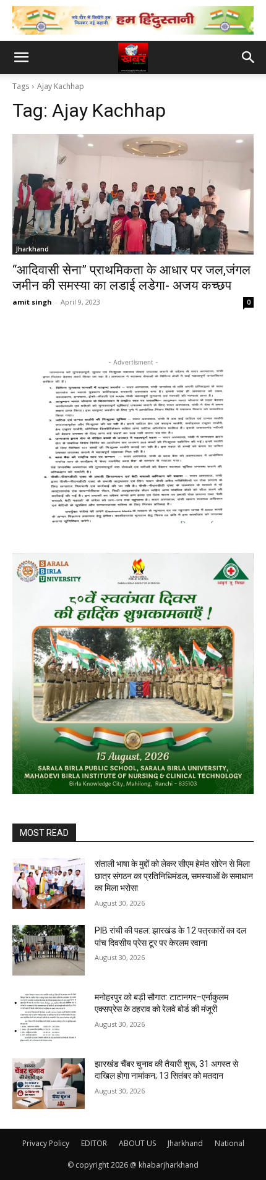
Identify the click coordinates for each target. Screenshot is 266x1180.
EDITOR (94, 1143)
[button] (21, 57)
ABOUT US (137, 1143)
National (229, 1143)
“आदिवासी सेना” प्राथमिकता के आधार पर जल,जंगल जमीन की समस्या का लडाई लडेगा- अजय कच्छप (131, 278)
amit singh (32, 301)
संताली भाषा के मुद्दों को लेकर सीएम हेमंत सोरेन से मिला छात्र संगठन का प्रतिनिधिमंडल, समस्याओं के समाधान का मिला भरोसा (174, 876)
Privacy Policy (45, 1143)
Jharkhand (32, 249)
